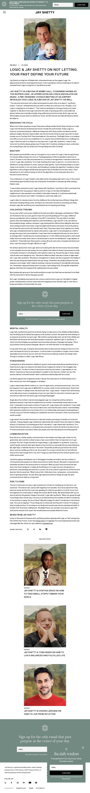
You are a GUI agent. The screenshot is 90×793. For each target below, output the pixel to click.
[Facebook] (11, 783)
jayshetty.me (48, 523)
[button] (18, 12)
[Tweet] (28, 529)
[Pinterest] (36, 783)
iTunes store (40, 521)
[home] (45, 12)
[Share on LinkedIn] (40, 529)
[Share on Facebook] (34, 529)
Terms (31, 788)
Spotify (51, 521)
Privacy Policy (21, 788)
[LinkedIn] (24, 782)
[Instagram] (18, 783)
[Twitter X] (5, 783)
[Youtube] (30, 783)
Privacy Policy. (66, 778)
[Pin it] (46, 529)
